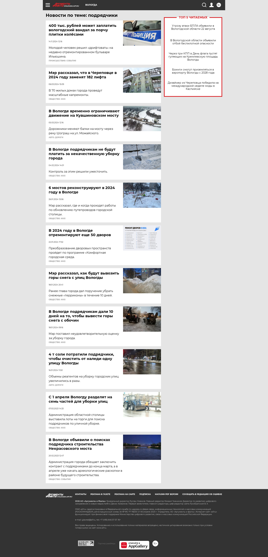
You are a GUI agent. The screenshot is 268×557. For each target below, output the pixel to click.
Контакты (80, 494)
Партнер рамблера (106, 543)
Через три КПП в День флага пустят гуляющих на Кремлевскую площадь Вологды (193, 56)
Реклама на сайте (124, 494)
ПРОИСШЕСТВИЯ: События (62, 61)
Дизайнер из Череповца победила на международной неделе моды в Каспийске (193, 86)
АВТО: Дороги (56, 137)
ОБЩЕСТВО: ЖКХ (57, 99)
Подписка (145, 494)
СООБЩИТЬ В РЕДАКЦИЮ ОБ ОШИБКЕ (202, 494)
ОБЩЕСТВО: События (60, 479)
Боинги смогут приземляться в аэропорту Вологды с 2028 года (193, 71)
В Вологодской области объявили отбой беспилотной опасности (193, 42)
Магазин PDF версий (166, 494)
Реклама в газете (100, 494)
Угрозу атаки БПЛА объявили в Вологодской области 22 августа (193, 27)
